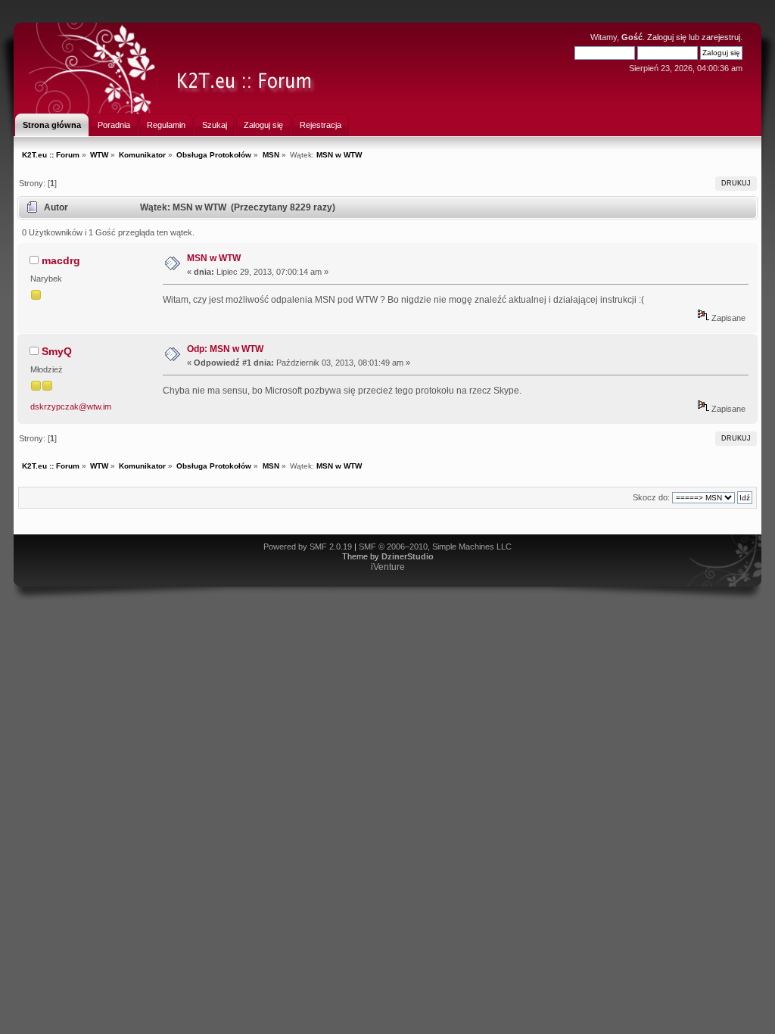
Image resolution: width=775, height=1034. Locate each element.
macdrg (61, 260)
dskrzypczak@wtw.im (70, 406)
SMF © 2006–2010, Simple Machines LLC (435, 546)
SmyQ (57, 351)
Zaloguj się (666, 37)
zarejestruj (721, 37)
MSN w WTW (214, 258)
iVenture (388, 567)
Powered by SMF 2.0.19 (307, 546)
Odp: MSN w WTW (225, 349)
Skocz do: (651, 497)
